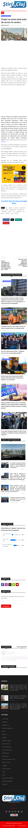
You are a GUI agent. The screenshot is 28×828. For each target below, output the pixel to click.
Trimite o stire (14, 808)
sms (14, 211)
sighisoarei (19, 211)
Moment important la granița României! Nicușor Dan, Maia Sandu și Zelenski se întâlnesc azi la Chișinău (12, 377)
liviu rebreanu (22, 207)
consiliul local (20, 209)
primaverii (11, 207)
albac (7, 209)
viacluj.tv (3, 141)
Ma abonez (6, 606)
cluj (6, 207)
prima (12, 213)
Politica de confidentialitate (9, 825)
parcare (16, 213)
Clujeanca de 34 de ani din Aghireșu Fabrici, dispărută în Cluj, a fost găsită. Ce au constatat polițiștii (18, 697)
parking (16, 207)
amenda (7, 213)
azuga (3, 209)
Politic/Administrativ (6, 15)
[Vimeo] (15, 812)
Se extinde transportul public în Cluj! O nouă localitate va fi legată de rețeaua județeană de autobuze (13, 432)
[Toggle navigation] (2, 13)
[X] (12, 812)
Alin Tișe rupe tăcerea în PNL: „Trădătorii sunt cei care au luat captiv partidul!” (17, 499)
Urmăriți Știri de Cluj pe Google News (14, 202)
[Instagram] (9, 812)
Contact (14, 805)
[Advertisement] (14, 53)
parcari (10, 211)
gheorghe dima (13, 209)
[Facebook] (6, 812)
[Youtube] (18, 812)
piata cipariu (4, 211)
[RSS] (22, 812)
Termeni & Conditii (22, 825)
